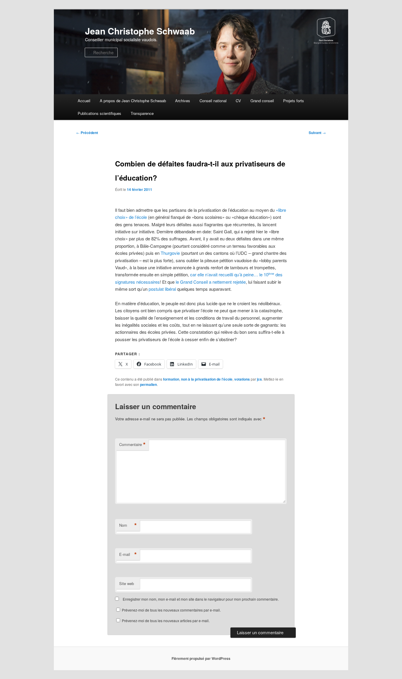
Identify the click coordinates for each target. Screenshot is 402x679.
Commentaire (132, 444)
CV (238, 100)
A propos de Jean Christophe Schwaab (133, 100)
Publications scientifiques (99, 113)
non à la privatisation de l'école (206, 379)
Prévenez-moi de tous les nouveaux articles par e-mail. (166, 620)
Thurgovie (170, 253)
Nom (128, 525)
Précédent (87, 132)
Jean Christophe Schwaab (140, 30)
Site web (126, 583)
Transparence (142, 113)
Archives (182, 100)
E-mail (128, 554)
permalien (148, 384)
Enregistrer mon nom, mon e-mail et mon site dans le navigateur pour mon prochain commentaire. (201, 599)
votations (242, 379)
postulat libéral (162, 289)
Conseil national (213, 100)
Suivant (317, 132)
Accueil (84, 100)
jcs (259, 379)
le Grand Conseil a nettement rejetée (210, 282)
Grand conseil (262, 100)
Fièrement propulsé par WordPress (201, 658)
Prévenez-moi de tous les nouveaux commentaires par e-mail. (171, 609)
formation (171, 379)
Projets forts (293, 100)
